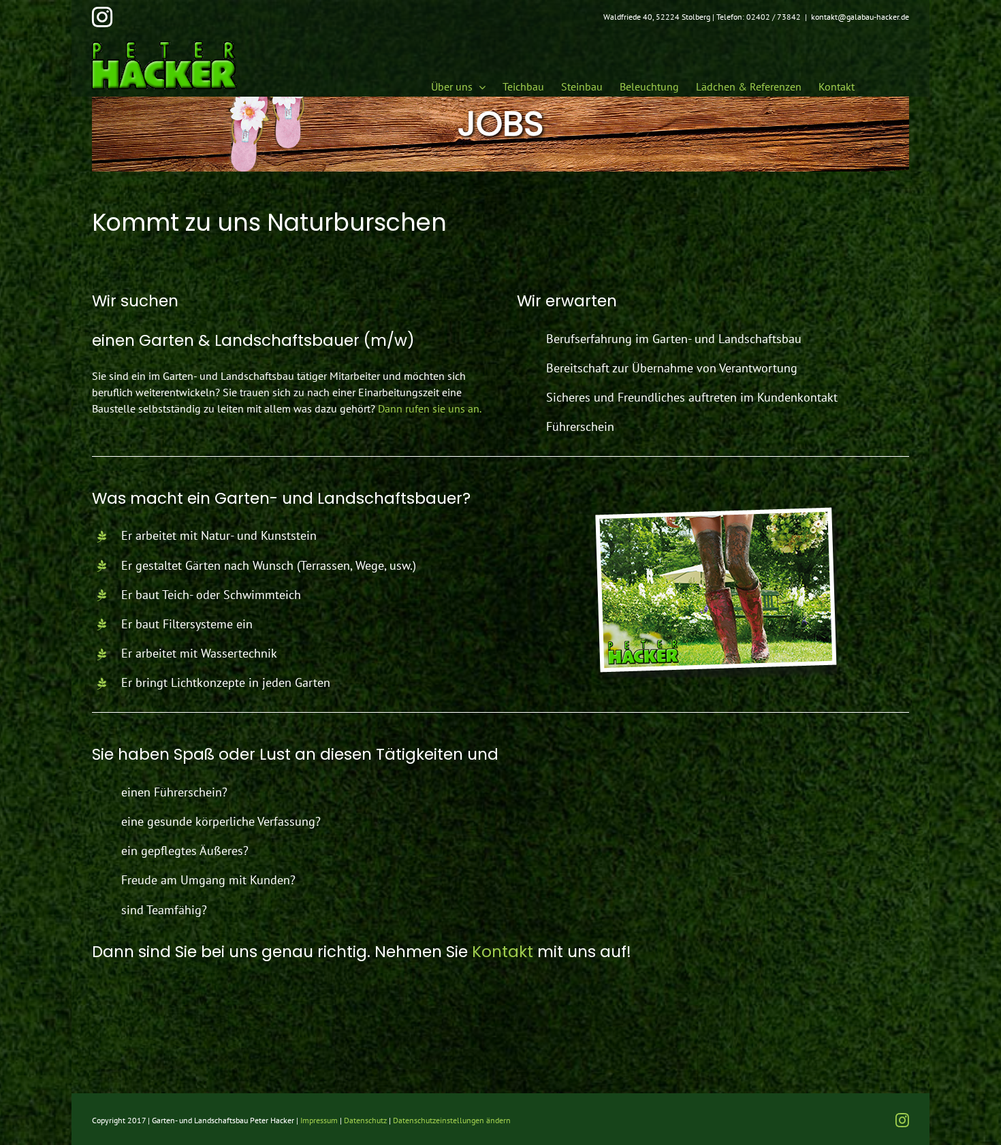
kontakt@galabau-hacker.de (860, 17)
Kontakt (502, 952)
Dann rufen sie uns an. (429, 408)
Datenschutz (365, 1120)
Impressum (319, 1120)
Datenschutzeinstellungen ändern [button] (452, 1120)
